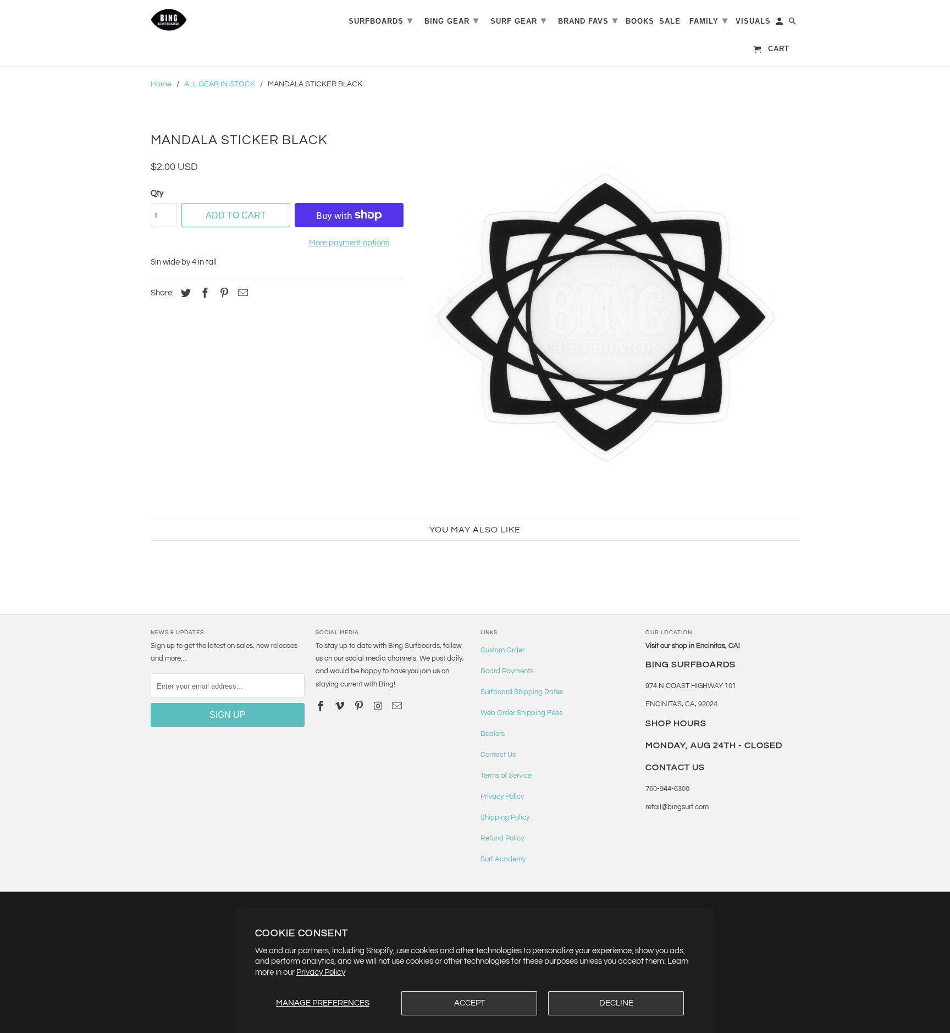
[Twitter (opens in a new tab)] (184, 293)
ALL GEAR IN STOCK (219, 84)
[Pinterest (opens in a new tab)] (222, 293)
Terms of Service (506, 775)
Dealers (492, 734)
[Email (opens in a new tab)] (398, 706)
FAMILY (708, 20)
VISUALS (753, 21)
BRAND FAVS (588, 20)
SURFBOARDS (381, 20)
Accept (469, 1003)
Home (161, 84)
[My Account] (780, 23)
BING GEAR (451, 20)
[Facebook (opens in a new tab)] (203, 293)
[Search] (793, 23)
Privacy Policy (320, 972)
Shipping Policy (504, 817)
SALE (670, 21)
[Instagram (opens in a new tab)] (379, 706)
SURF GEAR (518, 20)
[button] (607, 318)
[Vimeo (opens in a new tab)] (341, 706)
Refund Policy (502, 838)
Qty (157, 193)
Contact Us (498, 755)
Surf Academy (503, 859)
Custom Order (502, 650)
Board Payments (506, 671)
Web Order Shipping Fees (521, 713)
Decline (616, 1003)
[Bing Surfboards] (222, 19)
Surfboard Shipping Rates (521, 692)
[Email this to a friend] (241, 293)
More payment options (349, 243)
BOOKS (640, 21)
